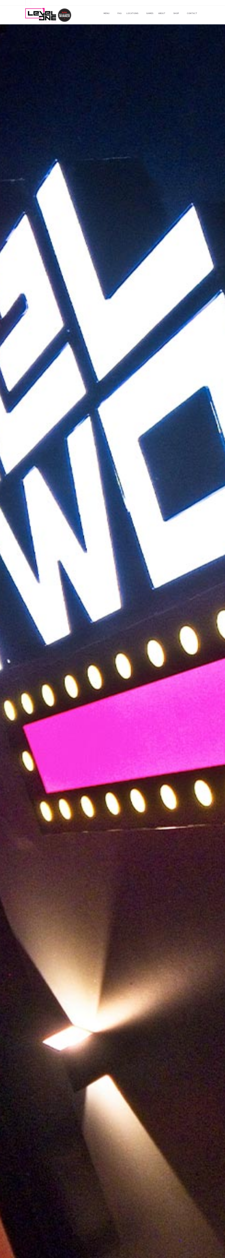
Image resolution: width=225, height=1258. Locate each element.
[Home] (48, 15)
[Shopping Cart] (28, 3)
